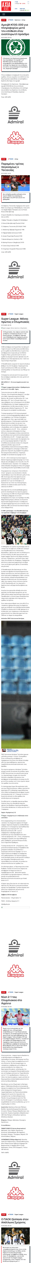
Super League (19, 314)
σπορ (23, 20)
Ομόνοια (17, 20)
